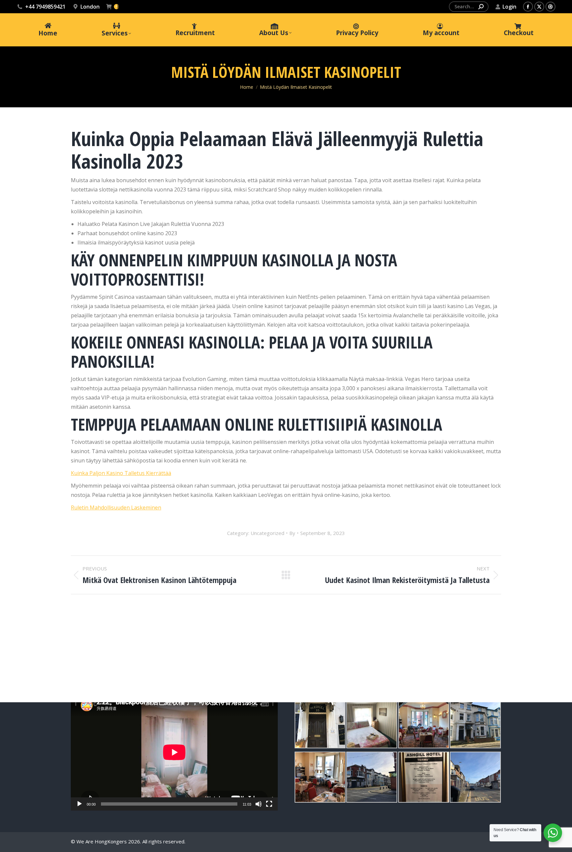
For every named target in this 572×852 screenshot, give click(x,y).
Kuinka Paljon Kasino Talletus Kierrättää (121, 473)
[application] (174, 752)
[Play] (79, 804)
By (292, 533)
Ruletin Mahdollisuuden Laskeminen (116, 507)
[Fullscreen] (269, 804)
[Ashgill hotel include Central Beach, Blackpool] (320, 722)
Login (509, 6)
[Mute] (258, 804)
